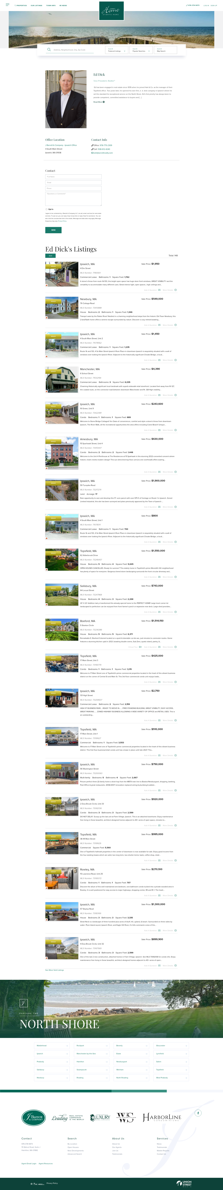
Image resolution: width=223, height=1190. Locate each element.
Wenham (119, 1070)
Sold (53, 266)
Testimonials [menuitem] (117, 1154)
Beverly (119, 1045)
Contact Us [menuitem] (161, 1154)
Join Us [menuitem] (115, 1151)
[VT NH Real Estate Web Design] (184, 1184)
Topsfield (160, 1070)
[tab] (50, 256)
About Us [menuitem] (116, 1144)
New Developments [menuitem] (76, 1151)
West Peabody (162, 1078)
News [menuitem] (159, 1144)
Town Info (51, 6)
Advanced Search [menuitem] (75, 1154)
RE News (63, 6)
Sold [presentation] (50, 256)
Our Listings (36, 6)
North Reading (122, 1078)
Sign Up (214, 6)
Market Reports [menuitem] (163, 1151)
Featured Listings (114, 51)
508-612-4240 (104, 149)
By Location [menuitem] (72, 1144)
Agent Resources (46, 1163)
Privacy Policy (62, 221)
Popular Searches (139, 51)
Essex (118, 1053)
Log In (206, 6)
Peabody (40, 1062)
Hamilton (80, 1062)
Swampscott (82, 1070)
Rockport (80, 1045)
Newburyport (121, 1062)
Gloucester (160, 1045)
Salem (158, 1062)
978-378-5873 (194, 5)
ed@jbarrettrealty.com (103, 153)
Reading (80, 1078)
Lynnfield (160, 1053)
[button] (49, 50)
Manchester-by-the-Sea (86, 1053)
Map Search (161, 51)
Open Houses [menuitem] (73, 1147)
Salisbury (40, 1070)
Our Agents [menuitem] (116, 1147)
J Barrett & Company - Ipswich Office (61, 145)
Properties (21, 6)
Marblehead (41, 1045)
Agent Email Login (28, 1163)
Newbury (40, 1078)
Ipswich (40, 1053)
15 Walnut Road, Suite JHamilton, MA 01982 (30, 1148)
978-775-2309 (106, 145)
